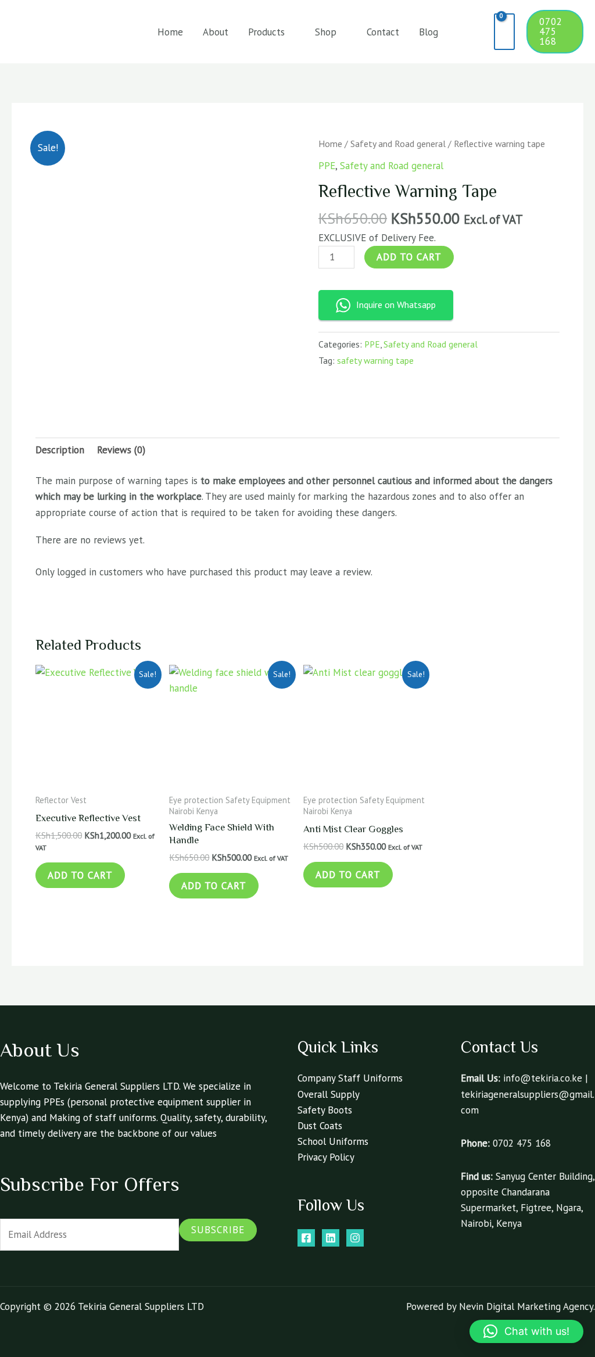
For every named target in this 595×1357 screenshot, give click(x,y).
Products (266, 32)
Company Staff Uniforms (350, 1078)
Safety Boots (325, 1110)
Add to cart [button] (80, 875)
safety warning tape (375, 360)
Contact (383, 32)
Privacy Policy (326, 1157)
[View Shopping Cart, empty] (504, 31)
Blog (428, 32)
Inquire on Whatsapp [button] (396, 304)
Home (170, 32)
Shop (325, 32)
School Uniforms (333, 1141)
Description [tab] (59, 449)
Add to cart (409, 256)
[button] (476, 32)
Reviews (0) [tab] (121, 449)
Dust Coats (320, 1125)
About (215, 32)
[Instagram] (355, 1238)
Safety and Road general (398, 143)
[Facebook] (306, 1238)
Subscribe (218, 1229)
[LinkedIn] (330, 1238)
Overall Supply (329, 1094)
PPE (326, 165)
